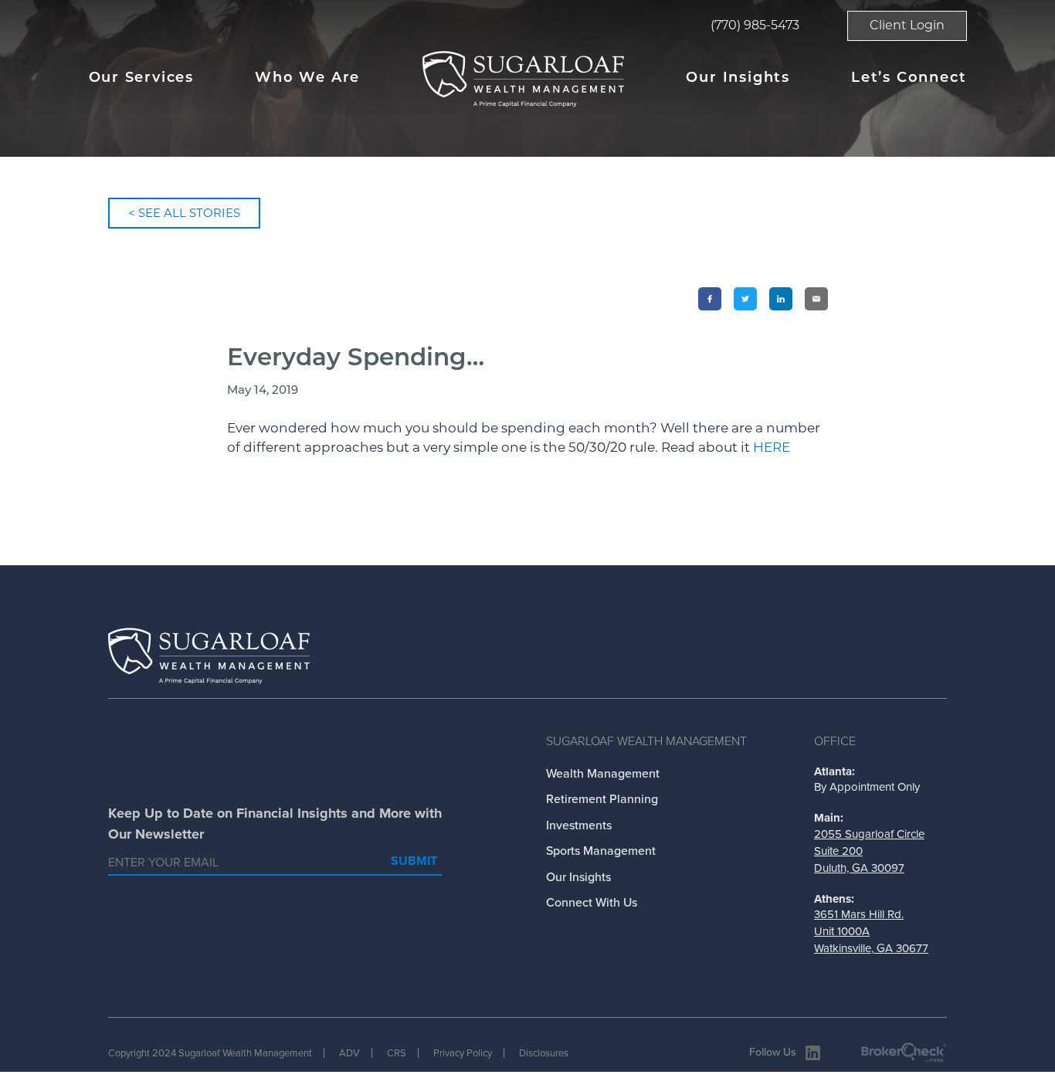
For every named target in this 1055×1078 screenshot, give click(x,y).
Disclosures (543, 1053)
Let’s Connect (908, 79)
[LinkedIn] (780, 298)
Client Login (907, 25)
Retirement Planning (602, 799)
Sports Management (601, 850)
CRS (396, 1053)
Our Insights (738, 79)
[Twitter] (745, 298)
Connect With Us (591, 902)
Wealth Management (603, 773)
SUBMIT (414, 861)
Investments (579, 825)
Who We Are (307, 79)
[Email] (816, 298)
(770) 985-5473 (755, 25)
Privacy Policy (462, 1053)
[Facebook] (709, 298)
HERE (771, 447)
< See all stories (184, 212)
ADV (349, 1053)
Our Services (142, 79)
